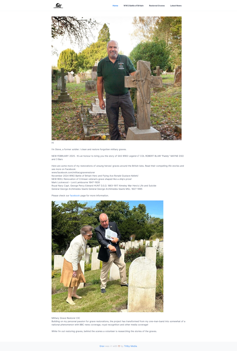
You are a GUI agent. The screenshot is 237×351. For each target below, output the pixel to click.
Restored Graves (157, 5)
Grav (102, 346)
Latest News (176, 5)
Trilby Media (130, 346)
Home (115, 5)
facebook (74, 195)
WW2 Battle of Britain (134, 5)
